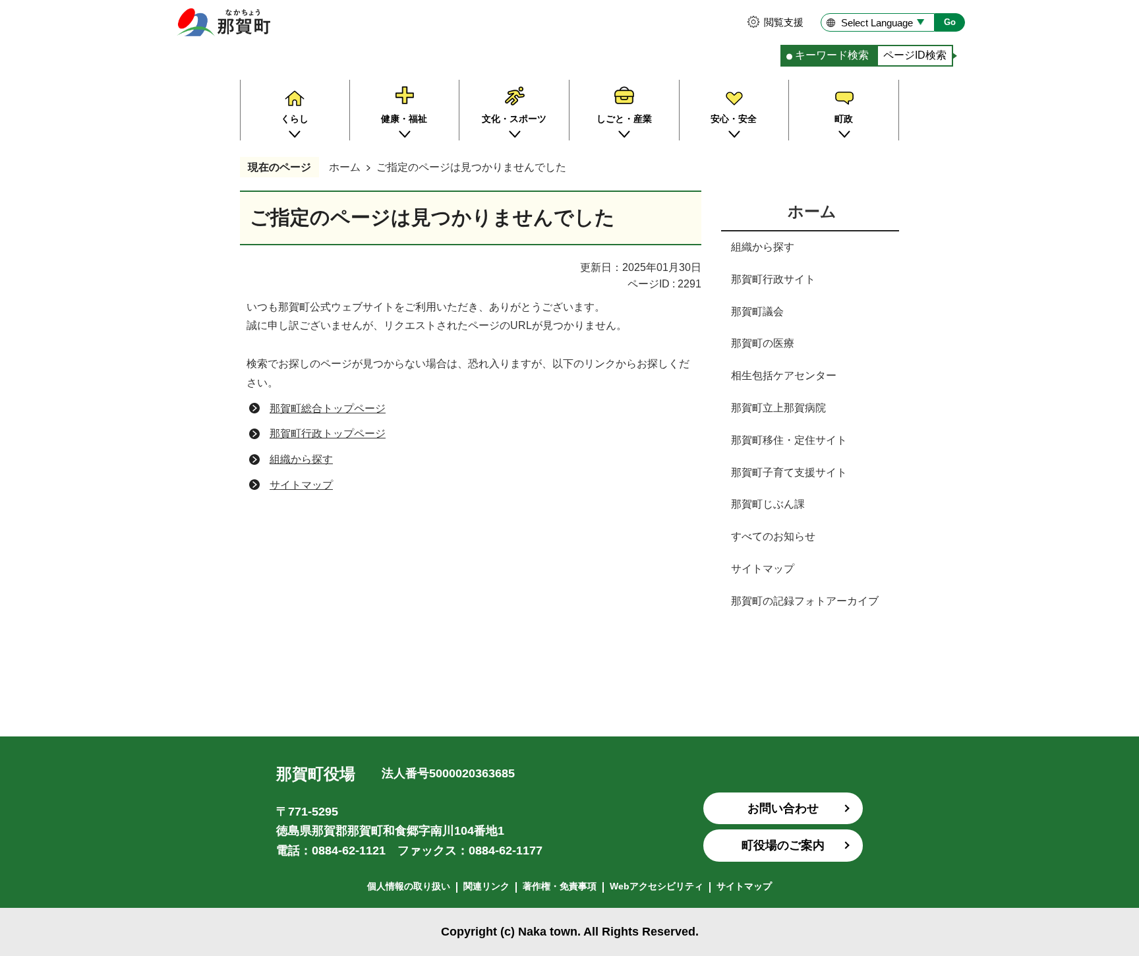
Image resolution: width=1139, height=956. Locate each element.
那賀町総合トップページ (328, 408)
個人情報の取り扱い (408, 886)
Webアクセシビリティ (656, 886)
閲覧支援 (783, 22)
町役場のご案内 (783, 845)
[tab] (828, 56)
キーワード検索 (832, 55)
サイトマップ (301, 485)
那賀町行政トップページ (328, 433)
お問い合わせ (783, 808)
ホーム (345, 167)
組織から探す (301, 459)
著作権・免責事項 (560, 886)
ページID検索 (915, 55)
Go (950, 22)
